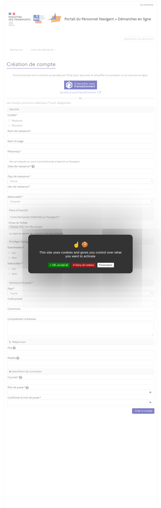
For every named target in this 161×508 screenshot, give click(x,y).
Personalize (105, 265)
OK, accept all (60, 265)
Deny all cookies (84, 265)
